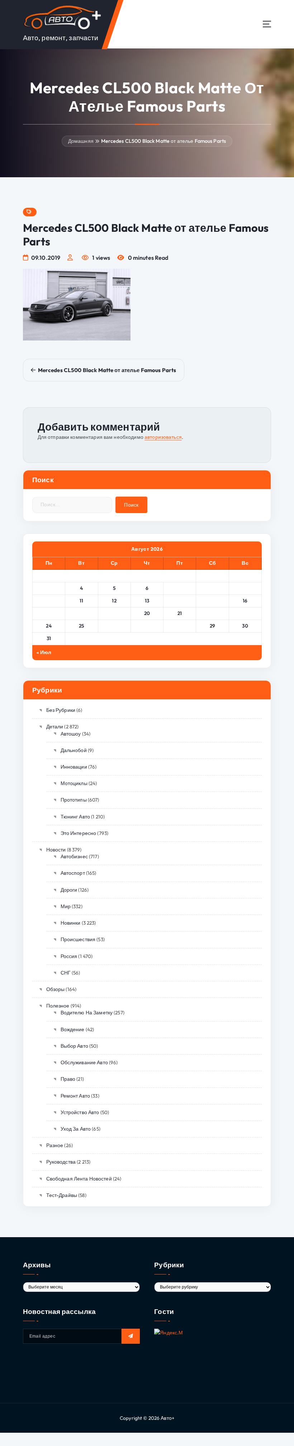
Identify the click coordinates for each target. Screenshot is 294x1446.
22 (212, 613)
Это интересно (78, 833)
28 (179, 626)
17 (49, 613)
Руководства (61, 1162)
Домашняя (81, 141)
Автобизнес (74, 856)
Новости (56, 849)
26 (114, 626)
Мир (66, 906)
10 (49, 600)
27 (147, 626)
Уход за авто (76, 1129)
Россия (69, 956)
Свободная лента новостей (79, 1178)
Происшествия (78, 939)
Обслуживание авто (84, 1062)
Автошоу (71, 734)
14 (179, 600)
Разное (54, 1145)
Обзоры (55, 989)
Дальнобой (74, 750)
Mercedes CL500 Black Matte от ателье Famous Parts (163, 141)
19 (114, 613)
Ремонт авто (75, 1096)
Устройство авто (80, 1112)
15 (212, 600)
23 (245, 613)
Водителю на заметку (87, 1012)
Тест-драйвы (61, 1195)
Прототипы (74, 800)
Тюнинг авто (75, 816)
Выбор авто (74, 1046)
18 (81, 613)
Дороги (69, 890)
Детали (54, 726)
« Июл (44, 652)
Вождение (73, 1029)
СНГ (66, 973)
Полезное (58, 1006)
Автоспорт (73, 873)
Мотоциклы (74, 783)
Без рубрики (60, 710)
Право (68, 1079)
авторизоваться (163, 437)
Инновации (74, 767)
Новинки (70, 923)
